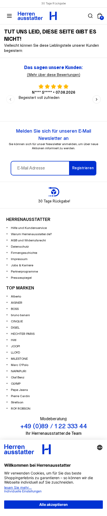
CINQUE (17, 321)
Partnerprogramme (24, 271)
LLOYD (15, 352)
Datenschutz (20, 246)
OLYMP (16, 383)
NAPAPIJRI (18, 371)
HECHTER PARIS (23, 333)
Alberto (16, 296)
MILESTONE (19, 358)
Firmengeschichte (24, 253)
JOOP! (15, 346)
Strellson (17, 402)
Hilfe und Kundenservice (29, 228)
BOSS (15, 309)
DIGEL (15, 327)
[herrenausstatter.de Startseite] (37, 16)
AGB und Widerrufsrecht (28, 240)
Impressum (19, 259)
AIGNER (16, 302)
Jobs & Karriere (22, 265)
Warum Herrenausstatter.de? (31, 234)
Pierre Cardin (20, 396)
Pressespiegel (21, 277)
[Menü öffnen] (9, 16)
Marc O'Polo (19, 365)
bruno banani (20, 315)
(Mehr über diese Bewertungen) (53, 75)
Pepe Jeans (19, 390)
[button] (90, 16)
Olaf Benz (17, 377)
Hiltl (13, 340)
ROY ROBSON (20, 408)
